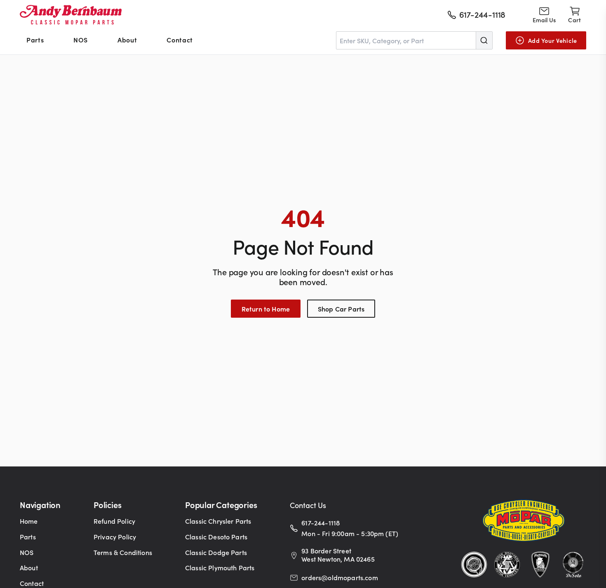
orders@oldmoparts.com (339, 577)
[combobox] (414, 40)
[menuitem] (35, 40)
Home (29, 520)
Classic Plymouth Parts (220, 567)
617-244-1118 (320, 522)
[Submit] (484, 40)
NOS (80, 39)
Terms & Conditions (123, 552)
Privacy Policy (115, 536)
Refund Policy (114, 520)
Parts (35, 39)
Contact (180, 39)
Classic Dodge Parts (216, 552)
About (127, 39)
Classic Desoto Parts (216, 536)
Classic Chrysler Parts (218, 520)
